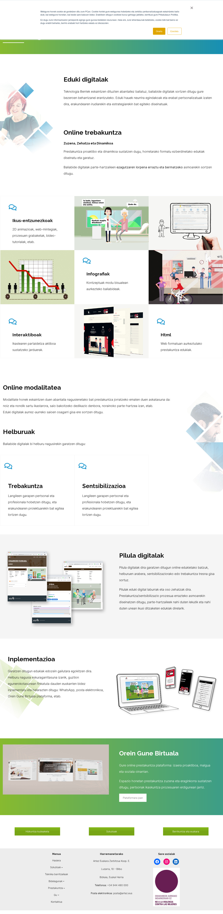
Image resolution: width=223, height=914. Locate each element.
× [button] (192, 6)
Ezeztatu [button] (174, 31)
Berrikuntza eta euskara (185, 831)
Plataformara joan (133, 797)
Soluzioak (111, 831)
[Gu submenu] (58, 895)
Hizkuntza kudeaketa (37, 831)
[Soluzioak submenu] (62, 867)
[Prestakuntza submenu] (64, 888)
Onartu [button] (159, 31)
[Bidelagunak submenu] (63, 881)
